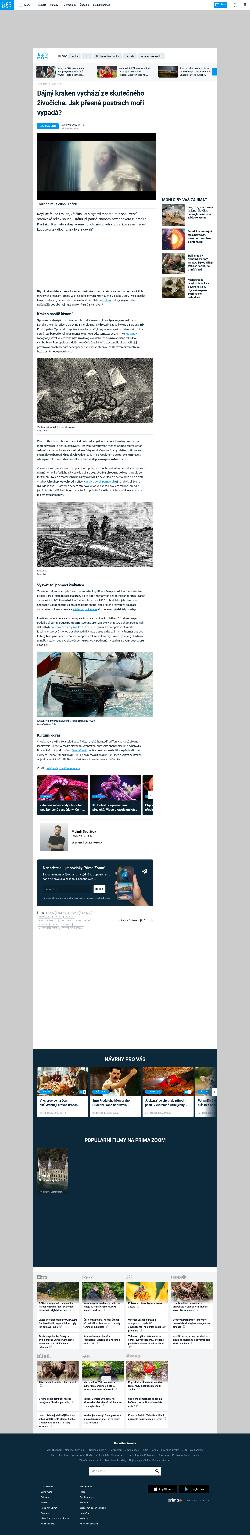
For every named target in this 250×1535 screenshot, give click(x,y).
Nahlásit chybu (48, 1523)
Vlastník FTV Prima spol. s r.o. (55, 1518)
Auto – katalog (59, 1455)
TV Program (69, 4)
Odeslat (99, 889)
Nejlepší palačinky (139, 1460)
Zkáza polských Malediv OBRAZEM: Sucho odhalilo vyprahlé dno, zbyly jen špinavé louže (58, 1323)
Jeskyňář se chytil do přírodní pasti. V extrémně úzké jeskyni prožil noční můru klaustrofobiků (166, 1103)
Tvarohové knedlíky (116, 1460)
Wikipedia (52, 768)
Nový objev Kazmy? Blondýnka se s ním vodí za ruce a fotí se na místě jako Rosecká (102, 1419)
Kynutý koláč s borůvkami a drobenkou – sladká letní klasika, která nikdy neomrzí (190, 1307)
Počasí (155, 1450)
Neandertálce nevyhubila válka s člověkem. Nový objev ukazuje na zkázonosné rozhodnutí (198, 288)
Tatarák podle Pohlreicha (142, 1455)
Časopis (84, 4)
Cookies (45, 1513)
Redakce (84, 1518)
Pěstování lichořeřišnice (185, 1455)
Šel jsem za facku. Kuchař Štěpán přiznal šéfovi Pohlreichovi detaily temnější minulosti (102, 1323)
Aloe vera (164, 1455)
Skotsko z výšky (49, 1180)
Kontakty (84, 1502)
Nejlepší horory (97, 1450)
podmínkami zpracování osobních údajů (92, 898)
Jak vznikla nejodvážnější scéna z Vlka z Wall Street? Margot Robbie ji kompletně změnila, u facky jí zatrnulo (57, 1421)
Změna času (132, 1450)
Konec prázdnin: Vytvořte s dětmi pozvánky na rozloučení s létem (146, 1417)
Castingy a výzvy (87, 1497)
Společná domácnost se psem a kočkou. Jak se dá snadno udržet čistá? (145, 1402)
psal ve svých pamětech (99, 481)
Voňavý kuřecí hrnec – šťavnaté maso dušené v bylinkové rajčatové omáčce (192, 1323)
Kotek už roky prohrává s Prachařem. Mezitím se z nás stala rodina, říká (102, 1340)
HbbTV (44, 1502)
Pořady (54, 4)
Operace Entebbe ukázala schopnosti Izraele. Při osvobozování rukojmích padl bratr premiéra (146, 1325)
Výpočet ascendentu (90, 1460)
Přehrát (46, 1176)
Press (82, 1492)
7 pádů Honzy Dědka (81, 1455)
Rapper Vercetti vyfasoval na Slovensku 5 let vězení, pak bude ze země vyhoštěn (103, 1402)
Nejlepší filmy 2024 (76, 1450)
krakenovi (131, 333)
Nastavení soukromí (89, 1523)
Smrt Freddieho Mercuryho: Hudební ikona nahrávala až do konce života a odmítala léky (112, 1103)
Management (86, 1486)
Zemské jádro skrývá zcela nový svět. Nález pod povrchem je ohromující (200, 236)
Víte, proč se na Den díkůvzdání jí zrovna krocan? (59, 1103)
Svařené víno (118, 1455)
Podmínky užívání (49, 1508)
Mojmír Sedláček (70, 128)
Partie (144, 1450)
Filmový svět (79, 750)
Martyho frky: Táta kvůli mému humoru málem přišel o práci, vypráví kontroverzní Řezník (100, 1386)
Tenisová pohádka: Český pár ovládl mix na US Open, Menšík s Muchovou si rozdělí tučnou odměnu (56, 1341)
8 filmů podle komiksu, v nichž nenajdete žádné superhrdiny (55, 1400)
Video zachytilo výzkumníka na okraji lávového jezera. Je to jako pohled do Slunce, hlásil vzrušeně (146, 1340)
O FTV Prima (47, 1486)
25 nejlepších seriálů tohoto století (58, 1382)
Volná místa (46, 1492)
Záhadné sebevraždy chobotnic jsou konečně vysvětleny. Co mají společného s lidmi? (63, 807)
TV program (115, 1450)
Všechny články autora (87, 842)
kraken (106, 300)
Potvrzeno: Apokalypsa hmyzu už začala (146, 1305)
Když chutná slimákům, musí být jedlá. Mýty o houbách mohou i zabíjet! (145, 1386)
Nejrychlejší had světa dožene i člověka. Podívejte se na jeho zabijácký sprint (200, 212)
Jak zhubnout (54, 1450)
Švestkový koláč (161, 1460)
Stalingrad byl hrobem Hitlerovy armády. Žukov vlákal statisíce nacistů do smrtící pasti (200, 262)
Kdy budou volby (170, 1450)
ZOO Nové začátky (192, 1450)
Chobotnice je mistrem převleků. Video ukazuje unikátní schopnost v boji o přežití (114, 807)
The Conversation (69, 768)
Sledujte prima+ (101, 4)
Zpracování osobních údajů (93, 1508)
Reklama (45, 1497)
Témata (42, 4)
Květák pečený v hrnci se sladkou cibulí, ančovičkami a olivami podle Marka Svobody (191, 1340)
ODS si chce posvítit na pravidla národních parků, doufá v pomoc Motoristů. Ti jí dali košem (56, 1307)
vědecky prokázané (85, 609)
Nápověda (84, 1513)
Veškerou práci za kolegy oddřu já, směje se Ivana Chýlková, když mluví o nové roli (102, 1307)
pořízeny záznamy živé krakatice (70, 627)
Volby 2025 (102, 1455)
